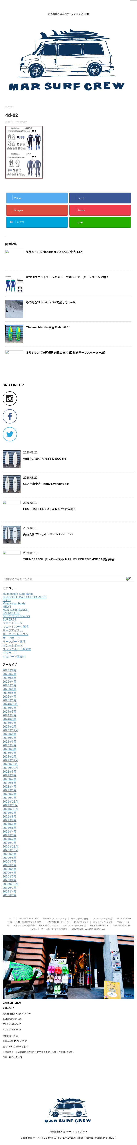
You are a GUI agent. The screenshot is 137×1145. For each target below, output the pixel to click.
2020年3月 (9, 876)
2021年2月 (9, 839)
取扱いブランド (81, 922)
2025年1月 (9, 700)
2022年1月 (9, 797)
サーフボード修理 (14, 641)
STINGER (110, 1138)
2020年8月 (9, 857)
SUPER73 (9, 619)
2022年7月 (9, 779)
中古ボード (10, 652)
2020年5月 (9, 869)
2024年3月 (9, 719)
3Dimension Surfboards (18, 593)
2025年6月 (9, 689)
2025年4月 (9, 696)
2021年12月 (10, 801)
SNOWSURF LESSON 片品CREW (88, 929)
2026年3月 (9, 685)
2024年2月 (9, 722)
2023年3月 (9, 749)
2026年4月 (9, 681)
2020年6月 (9, 865)
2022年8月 (9, 775)
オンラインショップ (102, 922)
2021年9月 (9, 812)
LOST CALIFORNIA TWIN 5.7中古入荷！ (49, 509)
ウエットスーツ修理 (15, 626)
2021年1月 (9, 842)
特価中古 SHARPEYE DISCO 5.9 (44, 458)
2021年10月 (10, 809)
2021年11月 (10, 805)
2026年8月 (9, 670)
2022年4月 (9, 786)
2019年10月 (10, 884)
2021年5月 (9, 827)
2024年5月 (9, 711)
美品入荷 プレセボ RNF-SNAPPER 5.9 (48, 534)
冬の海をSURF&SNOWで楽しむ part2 (50, 302)
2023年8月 (9, 734)
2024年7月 (9, 707)
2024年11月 (10, 704)
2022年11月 (10, 764)
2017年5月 (9, 895)
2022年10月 (10, 767)
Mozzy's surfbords (14, 603)
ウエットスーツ (13, 622)
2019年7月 (9, 887)
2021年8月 (9, 816)
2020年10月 (10, 850)
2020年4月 (9, 872)
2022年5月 (9, 782)
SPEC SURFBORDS (16, 616)
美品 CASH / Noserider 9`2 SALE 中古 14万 (54, 251)
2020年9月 (9, 854)
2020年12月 (10, 846)
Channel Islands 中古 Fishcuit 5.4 (48, 327)
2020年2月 (9, 880)
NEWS (7, 606)
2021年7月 (9, 820)
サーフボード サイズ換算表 (54, 929)
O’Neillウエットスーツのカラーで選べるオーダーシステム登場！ (67, 277)
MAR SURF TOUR (99, 925)
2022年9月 (9, 771)
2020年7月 (9, 861)
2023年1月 (9, 756)
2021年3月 (9, 835)
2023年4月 (9, 745)
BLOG (7, 600)
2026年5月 (9, 677)
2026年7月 (9, 674)
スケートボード (13, 645)
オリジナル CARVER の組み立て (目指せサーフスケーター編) (65, 352)
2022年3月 (9, 790)
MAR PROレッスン (48, 925)
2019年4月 (9, 891)
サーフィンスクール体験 (74, 925)
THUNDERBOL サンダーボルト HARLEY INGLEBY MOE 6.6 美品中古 (69, 559)
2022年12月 (10, 760)
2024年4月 (9, 715)
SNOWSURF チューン (58, 922)
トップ (11, 918)
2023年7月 (9, 737)
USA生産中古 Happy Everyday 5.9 (46, 483)
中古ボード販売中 (14, 656)
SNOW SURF (11, 613)
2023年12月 (10, 730)
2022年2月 (9, 794)
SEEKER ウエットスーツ (54, 918)
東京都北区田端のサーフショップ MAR (68, 1131)
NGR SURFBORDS (15, 609)
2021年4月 (9, 831)
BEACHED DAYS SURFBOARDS (25, 597)
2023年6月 (9, 741)
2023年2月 (9, 752)
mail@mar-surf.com (12, 1019)
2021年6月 (9, 824)
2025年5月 (9, 692)
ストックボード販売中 (17, 649)
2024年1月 (9, 726)
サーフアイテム (13, 630)
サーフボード (11, 637)
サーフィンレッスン (15, 634)
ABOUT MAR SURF (28, 918)
